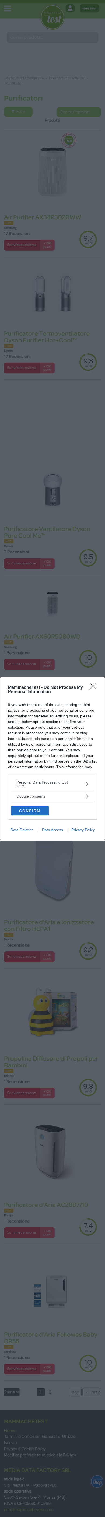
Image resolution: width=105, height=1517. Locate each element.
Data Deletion (22, 830)
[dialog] (52, 758)
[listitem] (52, 784)
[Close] (94, 688)
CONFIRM (30, 811)
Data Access (52, 830)
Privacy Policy (83, 830)
